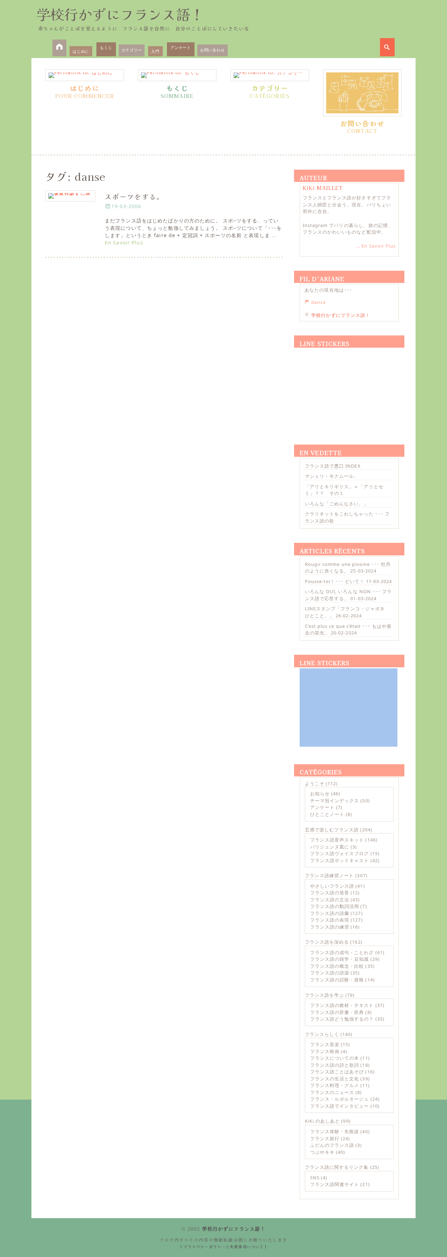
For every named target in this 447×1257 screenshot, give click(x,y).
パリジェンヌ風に (329, 847)
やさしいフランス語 (332, 886)
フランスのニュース (332, 1092)
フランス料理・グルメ (334, 1085)
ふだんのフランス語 (332, 1145)
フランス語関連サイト (334, 1184)
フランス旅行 (324, 1138)
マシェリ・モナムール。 (332, 476)
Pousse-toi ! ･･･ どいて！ (335, 581)
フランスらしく (322, 1034)
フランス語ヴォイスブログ (339, 853)
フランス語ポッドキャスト (339, 860)
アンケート (180, 47)
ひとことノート (327, 814)
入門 (155, 51)
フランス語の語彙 (329, 913)
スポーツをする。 (134, 196)
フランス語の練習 (329, 927)
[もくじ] (177, 75)
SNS (315, 1177)
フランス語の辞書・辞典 (337, 1012)
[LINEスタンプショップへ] (348, 388)
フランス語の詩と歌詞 (334, 1065)
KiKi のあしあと (322, 1121)
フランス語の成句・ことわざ (342, 952)
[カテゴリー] (269, 75)
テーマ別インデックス (334, 800)
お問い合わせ (212, 49)
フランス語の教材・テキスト (342, 1005)
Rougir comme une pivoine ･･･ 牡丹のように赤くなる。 (348, 567)
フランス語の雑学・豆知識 (339, 959)
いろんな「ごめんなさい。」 (337, 503)
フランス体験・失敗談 (334, 1131)
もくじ (106, 47)
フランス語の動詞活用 (334, 906)
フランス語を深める (327, 942)
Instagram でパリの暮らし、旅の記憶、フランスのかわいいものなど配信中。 (348, 228)
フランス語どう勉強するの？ (342, 1019)
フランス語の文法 (329, 899)
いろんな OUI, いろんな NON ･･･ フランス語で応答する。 (348, 595)
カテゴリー (132, 49)
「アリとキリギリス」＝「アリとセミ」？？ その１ (344, 490)
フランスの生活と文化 (334, 1078)
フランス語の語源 (329, 973)
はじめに (81, 51)
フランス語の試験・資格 (337, 980)
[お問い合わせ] (362, 92)
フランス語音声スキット (337, 840)
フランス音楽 (324, 1044)
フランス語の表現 (329, 920)
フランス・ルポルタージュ (339, 1099)
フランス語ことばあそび (337, 1071)
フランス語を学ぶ (324, 995)
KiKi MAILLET (323, 187)
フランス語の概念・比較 (337, 966)
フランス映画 (324, 1051)
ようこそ (314, 783)
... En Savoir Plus (376, 246)
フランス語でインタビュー (339, 1106)
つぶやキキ (322, 1152)
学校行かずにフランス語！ (120, 14)
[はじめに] (84, 75)
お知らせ (320, 793)
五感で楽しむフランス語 (332, 829)
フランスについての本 (334, 1058)
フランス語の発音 (329, 892)
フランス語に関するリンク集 (337, 1167)
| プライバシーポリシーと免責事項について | (224, 1246)
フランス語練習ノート (329, 875)
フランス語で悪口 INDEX (333, 466)
